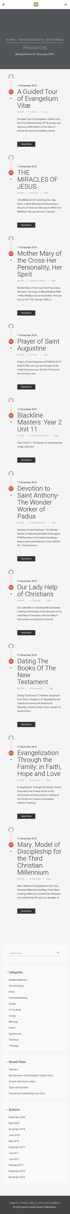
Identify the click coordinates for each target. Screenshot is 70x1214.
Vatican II (13, 1069)
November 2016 (17, 1177)
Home (11, 39)
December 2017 (17, 1147)
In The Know (15, 1009)
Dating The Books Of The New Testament (36, 671)
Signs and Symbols (18, 1087)
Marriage (36, 780)
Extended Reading (18, 998)
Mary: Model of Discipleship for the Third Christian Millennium (39, 858)
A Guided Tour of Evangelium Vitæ (37, 98)
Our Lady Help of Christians (37, 590)
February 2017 (16, 1165)
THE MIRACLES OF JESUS (37, 179)
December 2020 (17, 1117)
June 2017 (14, 1159)
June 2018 (14, 1135)
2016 (40, 39)
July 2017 (14, 1153)
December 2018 (17, 1129)
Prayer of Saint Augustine (38, 345)
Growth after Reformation (22, 1081)
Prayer (34, 354)
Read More (26, 144)
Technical (14, 1039)
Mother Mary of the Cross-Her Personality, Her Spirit (39, 264)
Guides (12, 1003)
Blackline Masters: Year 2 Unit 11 (39, 422)
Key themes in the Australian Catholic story (31, 1075)
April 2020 (14, 1123)
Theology (36, 600)
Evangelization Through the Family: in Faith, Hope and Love (39, 763)
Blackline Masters (40, 435)
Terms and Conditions (49, 1202)
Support (13, 1202)
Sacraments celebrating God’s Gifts (27, 1093)
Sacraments (37, 688)
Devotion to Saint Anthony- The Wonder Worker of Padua (38, 502)
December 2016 (17, 1171)
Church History (38, 280)
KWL (22, 112)
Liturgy (35, 193)
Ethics (34, 112)
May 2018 (14, 1141)
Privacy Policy (27, 1202)
